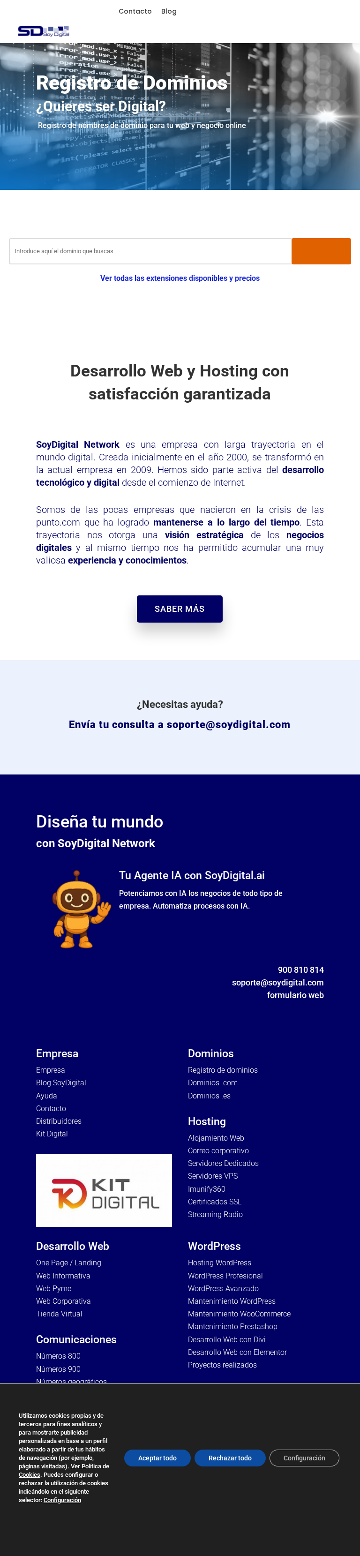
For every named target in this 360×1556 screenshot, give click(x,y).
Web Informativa (63, 1275)
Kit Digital (52, 1133)
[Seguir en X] (278, 1008)
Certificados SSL (214, 1201)
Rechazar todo (230, 1458)
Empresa (50, 1070)
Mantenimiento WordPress (232, 1301)
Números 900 (58, 1369)
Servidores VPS (213, 1176)
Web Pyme (53, 1288)
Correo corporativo (218, 1150)
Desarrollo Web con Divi (227, 1339)
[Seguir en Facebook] (260, 1008)
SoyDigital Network (78, 444)
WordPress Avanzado (223, 1288)
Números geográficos (71, 1381)
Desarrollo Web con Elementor (237, 1352)
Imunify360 (206, 1189)
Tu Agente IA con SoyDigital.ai (192, 875)
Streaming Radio (215, 1214)
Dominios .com (213, 1082)
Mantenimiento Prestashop (233, 1326)
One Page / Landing (68, 1262)
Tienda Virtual (59, 1313)
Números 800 (58, 1356)
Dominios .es (209, 1095)
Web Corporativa (63, 1301)
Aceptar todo (157, 1458)
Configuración (62, 1499)
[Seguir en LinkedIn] (316, 1008)
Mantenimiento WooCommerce (239, 1313)
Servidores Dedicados (223, 1163)
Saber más (180, 609)
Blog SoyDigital (61, 1082)
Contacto (135, 11)
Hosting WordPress (219, 1262)
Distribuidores (59, 1121)
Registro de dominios (223, 1070)
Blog (169, 11)
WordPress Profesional (225, 1275)
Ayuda (46, 1095)
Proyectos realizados (222, 1365)
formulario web (295, 995)
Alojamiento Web (216, 1138)
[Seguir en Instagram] (297, 1008)
